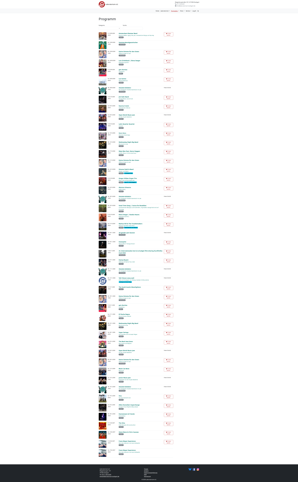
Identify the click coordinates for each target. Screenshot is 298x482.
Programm (174, 11)
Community (122, 44)
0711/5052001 (180, 4)
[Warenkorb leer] (198, 10)
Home (157, 11)
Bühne (120, 73)
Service (188, 11)
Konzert (121, 37)
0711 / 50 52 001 (106, 474)
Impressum (147, 476)
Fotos (182, 11)
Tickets (146, 469)
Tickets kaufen (169, 34)
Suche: (125, 25)
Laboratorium (164, 11)
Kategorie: (102, 25)
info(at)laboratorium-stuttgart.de (109, 476)
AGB (145, 474)
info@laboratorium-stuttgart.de (185, 6)
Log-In (194, 11)
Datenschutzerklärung (150, 473)
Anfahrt (146, 471)
